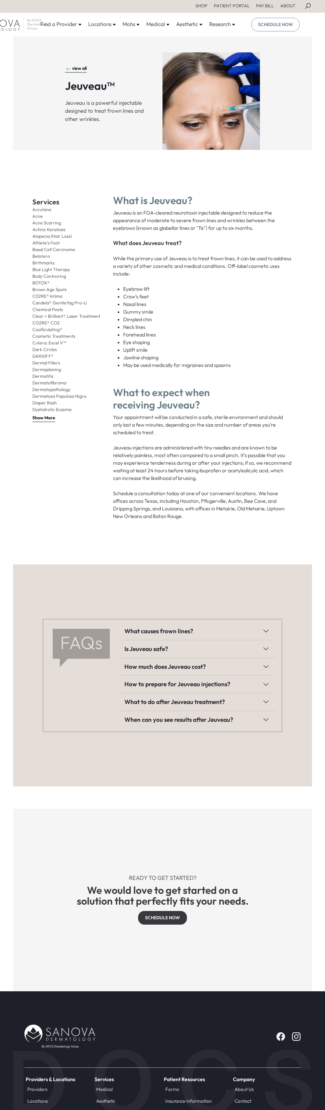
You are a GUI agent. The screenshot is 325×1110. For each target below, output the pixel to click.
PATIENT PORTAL (232, 6)
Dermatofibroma (49, 383)
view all (79, 68)
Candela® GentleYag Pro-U (59, 303)
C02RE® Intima (47, 296)
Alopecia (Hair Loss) (52, 236)
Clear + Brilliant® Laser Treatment (66, 316)
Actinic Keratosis (48, 229)
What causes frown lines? (158, 631)
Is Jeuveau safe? (146, 649)
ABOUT (287, 6)
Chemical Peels (47, 309)
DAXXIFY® (42, 356)
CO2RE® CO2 (46, 323)
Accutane (41, 209)
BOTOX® (41, 283)
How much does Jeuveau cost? (165, 666)
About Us (244, 1089)
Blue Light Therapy (51, 269)
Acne (37, 216)
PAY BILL (265, 6)
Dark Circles (44, 349)
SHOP (202, 6)
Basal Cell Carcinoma (53, 249)
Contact (243, 1101)
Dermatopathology (51, 389)
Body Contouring (49, 276)
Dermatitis (42, 376)
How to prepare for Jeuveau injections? (177, 684)
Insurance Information (188, 1101)
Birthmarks (43, 263)
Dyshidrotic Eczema (51, 409)
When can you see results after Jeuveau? (178, 719)
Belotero (41, 256)
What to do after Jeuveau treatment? (174, 702)
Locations (37, 1101)
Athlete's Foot (46, 243)
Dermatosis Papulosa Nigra (59, 396)
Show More (43, 418)
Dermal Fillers (46, 363)
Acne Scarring (46, 223)
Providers (37, 1089)
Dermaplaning (46, 369)
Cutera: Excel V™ (49, 343)
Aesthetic (105, 1101)
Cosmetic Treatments (53, 336)
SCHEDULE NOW (275, 24)
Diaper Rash (44, 403)
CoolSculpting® (47, 329)
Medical (104, 1089)
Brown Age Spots (49, 289)
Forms (172, 1089)
